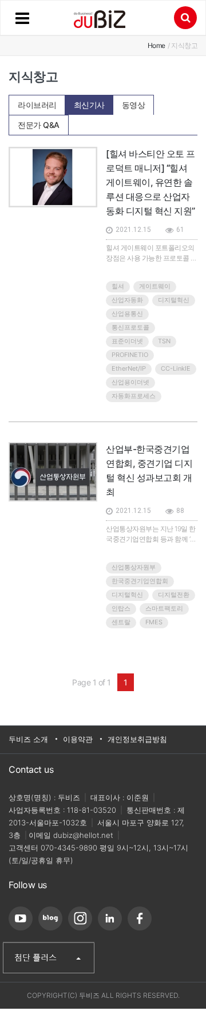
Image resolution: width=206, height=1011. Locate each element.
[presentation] (37, 101)
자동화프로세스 (134, 396)
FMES (154, 622)
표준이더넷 (127, 341)
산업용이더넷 (130, 382)
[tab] (37, 105)
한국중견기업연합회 (140, 581)
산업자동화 (127, 300)
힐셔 (118, 286)
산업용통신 (127, 314)
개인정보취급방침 (137, 739)
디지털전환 (173, 595)
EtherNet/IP (129, 368)
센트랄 (121, 622)
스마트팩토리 (164, 608)
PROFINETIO (130, 355)
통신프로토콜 (130, 327)
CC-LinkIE (176, 368)
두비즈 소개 (28, 739)
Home (156, 45)
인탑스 (121, 608)
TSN (164, 341)
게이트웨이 (155, 286)
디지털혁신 (173, 300)
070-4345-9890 (69, 847)
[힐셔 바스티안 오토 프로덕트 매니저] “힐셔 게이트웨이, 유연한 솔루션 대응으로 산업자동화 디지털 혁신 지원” (150, 182)
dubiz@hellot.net (83, 835)
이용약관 (78, 739)
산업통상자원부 (134, 567)
